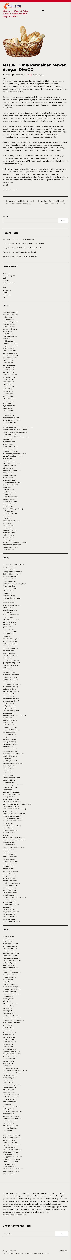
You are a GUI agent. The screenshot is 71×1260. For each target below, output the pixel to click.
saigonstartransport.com (12, 1085)
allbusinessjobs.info (10, 576)
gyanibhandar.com (10, 358)
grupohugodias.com (10, 485)
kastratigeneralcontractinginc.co (15, 430)
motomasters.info (9, 773)
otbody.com (7, 1025)
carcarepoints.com (10, 480)
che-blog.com (8, 607)
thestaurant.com (9, 845)
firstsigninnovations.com (12, 960)
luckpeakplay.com (9, 890)
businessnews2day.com (11, 792)
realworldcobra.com (10, 744)
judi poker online (9, 283)
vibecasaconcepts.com (11, 778)
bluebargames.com (10, 956)
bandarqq (6, 292)
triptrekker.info (8, 768)
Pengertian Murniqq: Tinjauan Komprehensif (19, 252)
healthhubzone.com (10, 336)
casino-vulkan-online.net (12, 1138)
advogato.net (8, 1008)
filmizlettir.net (8, 941)
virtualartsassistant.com (11, 816)
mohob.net (7, 636)
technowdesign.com (10, 451)
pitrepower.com (9, 1140)
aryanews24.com (9, 442)
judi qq (5, 278)
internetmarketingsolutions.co (14, 715)
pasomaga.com (8, 540)
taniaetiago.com (9, 535)
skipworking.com (9, 1032)
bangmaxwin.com (9, 1087)
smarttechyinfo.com (10, 641)
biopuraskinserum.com (11, 1094)
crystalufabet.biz (9, 406)
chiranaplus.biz (8, 1114)
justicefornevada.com (11, 691)
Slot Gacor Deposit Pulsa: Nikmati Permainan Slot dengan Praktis (15, 13)
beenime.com (8, 823)
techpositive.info (9, 706)
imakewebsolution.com (11, 605)
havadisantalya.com (10, 322)
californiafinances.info (11, 1097)
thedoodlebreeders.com (12, 482)
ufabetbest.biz (8, 394)
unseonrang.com (9, 708)
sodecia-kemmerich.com (12, 825)
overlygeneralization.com (12, 684)
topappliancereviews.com (12, 1157)
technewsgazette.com (11, 1051)
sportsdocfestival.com (11, 916)
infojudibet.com (9, 591)
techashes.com (8, 317)
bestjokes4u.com (9, 622)
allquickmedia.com (10, 1049)
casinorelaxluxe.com (10, 861)
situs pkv (29, 1196)
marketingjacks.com (10, 1154)
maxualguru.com (9, 646)
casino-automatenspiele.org (13, 1020)
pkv (4, 288)
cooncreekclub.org (10, 946)
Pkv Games (36, 75)
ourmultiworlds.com (10, 944)
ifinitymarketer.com (10, 878)
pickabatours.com (9, 581)
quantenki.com (8, 782)
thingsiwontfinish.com (11, 921)
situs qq (6, 280)
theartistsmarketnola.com (12, 1111)
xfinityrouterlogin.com (11, 1152)
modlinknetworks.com (11, 883)
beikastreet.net (8, 939)
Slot (42, 75)
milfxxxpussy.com (9, 511)
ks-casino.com (8, 477)
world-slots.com (9, 603)
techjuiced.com (8, 341)
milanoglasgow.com (10, 1121)
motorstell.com (8, 982)
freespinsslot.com (9, 653)
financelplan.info (9, 586)
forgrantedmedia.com (11, 967)
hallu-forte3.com (9, 1123)
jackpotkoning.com (10, 881)
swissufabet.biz (8, 372)
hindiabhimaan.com (10, 1161)
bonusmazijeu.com (10, 852)
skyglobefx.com (9, 758)
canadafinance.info (10, 1099)
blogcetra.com (8, 713)
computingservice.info (11, 701)
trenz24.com (7, 1030)
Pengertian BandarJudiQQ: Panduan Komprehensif (22, 248)
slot (16, 190)
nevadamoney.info (10, 1102)
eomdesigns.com (9, 766)
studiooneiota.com (10, 739)
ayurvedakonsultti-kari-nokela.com (16, 437)
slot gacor (61, 1209)
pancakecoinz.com (10, 610)
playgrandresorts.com (11, 912)
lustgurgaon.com (9, 624)
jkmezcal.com (8, 835)
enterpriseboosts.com (11, 1015)
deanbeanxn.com (9, 595)
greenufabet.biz (9, 377)
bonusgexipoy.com (10, 859)
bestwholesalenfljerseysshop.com (15, 432)
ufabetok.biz (7, 408)
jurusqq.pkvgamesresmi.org (14, 1215)
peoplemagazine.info (10, 315)
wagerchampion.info (10, 751)
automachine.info (9, 746)
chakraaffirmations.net (11, 619)
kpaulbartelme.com (10, 811)
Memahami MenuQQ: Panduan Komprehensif (20, 256)
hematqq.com (34, 1207)
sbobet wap (56, 1204)
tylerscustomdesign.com (12, 972)
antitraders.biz (8, 439)
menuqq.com (8, 1193)
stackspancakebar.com (11, 1116)
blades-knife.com (9, 734)
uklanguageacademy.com (12, 572)
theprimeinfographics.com (13, 818)
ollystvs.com (7, 718)
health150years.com (10, 984)
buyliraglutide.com (10, 353)
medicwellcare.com (10, 787)
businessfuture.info (10, 588)
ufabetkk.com (8, 1046)
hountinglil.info (8, 617)
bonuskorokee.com (10, 857)
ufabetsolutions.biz (10, 386)
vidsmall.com (8, 790)
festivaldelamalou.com (11, 958)
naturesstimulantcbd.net (12, 545)
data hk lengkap (9, 276)
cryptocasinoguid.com (11, 425)
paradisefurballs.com (10, 655)
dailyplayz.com (8, 869)
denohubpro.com (9, 732)
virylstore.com (8, 979)
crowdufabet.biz (9, 413)
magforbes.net (8, 996)
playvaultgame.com (10, 909)
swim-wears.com (9, 965)
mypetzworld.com (9, 466)
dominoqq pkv (29, 1193)
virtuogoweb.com (9, 348)
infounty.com (8, 468)
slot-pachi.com (8, 651)
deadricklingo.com (10, 756)
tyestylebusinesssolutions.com (14, 840)
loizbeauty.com (8, 1035)
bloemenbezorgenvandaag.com (15, 1070)
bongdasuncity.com (10, 648)
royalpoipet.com (9, 842)
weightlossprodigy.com (11, 639)
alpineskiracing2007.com (12, 1135)
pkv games (11, 190)
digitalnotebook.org (10, 643)
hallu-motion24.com (10, 1126)
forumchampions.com (11, 953)
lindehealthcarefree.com (12, 574)
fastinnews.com (9, 873)
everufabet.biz (8, 410)
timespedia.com (9, 1039)
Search (5, 216)
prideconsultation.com (11, 615)
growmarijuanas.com (10, 679)
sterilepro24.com (9, 797)
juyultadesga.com (9, 461)
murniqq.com (21, 1207)
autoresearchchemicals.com (13, 1169)
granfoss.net (7, 1130)
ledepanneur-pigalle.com (12, 1106)
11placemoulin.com (10, 631)
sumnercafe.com (9, 504)
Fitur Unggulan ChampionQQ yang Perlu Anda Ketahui (23, 243)
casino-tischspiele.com (11, 1023)
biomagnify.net (8, 549)
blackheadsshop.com (11, 806)
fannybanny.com (9, 876)
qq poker (31, 1209)
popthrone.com (9, 600)
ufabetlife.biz (7, 384)
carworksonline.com (10, 975)
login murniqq (61, 1207)
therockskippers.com (11, 1128)
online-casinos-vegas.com (12, 1150)
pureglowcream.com (10, 1068)
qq (4, 285)
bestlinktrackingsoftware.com (14, 847)
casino (5, 190)
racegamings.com (9, 902)
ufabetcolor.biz (8, 379)
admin (8, 75)
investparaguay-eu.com (11, 470)
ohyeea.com (7, 523)
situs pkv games (17, 1196)
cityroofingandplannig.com (13, 456)
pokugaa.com (8, 907)
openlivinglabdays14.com (12, 434)
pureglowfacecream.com (12, 1054)
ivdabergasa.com (9, 458)
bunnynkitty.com (9, 1078)
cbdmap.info (7, 593)
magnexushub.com (10, 346)
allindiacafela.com (9, 1133)
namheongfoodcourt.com (12, 1118)
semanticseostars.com (11, 675)
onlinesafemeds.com (10, 355)
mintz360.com (8, 634)
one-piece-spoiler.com (11, 737)
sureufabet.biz (8, 396)
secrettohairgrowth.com (12, 1073)
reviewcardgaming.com (11, 801)
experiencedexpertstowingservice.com (17, 804)
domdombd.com (9, 866)
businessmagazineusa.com (13, 785)
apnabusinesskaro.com (11, 1171)
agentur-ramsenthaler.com (13, 763)
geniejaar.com (8, 627)
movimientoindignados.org (13, 509)
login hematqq (9, 1209)
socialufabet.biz (8, 389)
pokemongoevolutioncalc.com (14, 897)
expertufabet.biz (9, 365)
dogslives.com (8, 722)
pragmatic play (25, 1199)
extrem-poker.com (10, 475)
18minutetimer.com (10, 672)
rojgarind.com (8, 667)
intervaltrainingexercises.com (14, 837)
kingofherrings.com (10, 1056)
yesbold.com (7, 334)
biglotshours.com (9, 350)
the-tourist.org (8, 1006)
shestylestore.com (9, 919)
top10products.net (10, 579)
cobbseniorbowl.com (10, 449)
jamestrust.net (8, 1027)
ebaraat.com (7, 339)
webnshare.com (9, 682)
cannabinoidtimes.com (11, 660)
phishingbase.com (10, 900)
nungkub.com (8, 528)
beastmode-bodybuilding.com (14, 584)
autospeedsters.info (10, 749)
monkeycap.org (9, 999)
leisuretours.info (9, 694)
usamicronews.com (10, 893)
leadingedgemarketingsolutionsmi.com (17, 427)
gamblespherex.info (10, 761)
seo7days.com (8, 1066)
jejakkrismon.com (9, 1042)
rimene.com (7, 1104)
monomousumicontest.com (13, 754)
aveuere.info (7, 658)
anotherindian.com (10, 530)
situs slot (6, 273)
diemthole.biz (8, 1044)
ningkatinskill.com (9, 492)
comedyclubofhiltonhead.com (14, 813)
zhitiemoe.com (8, 525)
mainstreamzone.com (11, 677)
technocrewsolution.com (12, 989)
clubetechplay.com (10, 864)
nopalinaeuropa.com (10, 547)
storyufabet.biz (8, 401)
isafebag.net (7, 1011)
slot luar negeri (40, 1196)
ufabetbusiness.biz (10, 374)
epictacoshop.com (10, 1092)
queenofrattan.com (10, 727)
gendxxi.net (7, 770)
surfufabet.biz (8, 391)
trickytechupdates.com (11, 1159)
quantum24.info (9, 780)
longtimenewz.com (10, 885)
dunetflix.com (8, 506)
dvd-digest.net (8, 1109)
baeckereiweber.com (10, 312)
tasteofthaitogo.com (10, 1075)
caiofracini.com (8, 703)
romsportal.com (9, 914)
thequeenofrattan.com (11, 730)
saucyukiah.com (9, 936)
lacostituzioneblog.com (11, 521)
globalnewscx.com (10, 720)
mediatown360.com (10, 1142)
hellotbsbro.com (9, 696)
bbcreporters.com (9, 422)
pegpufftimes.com (10, 948)
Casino (29, 75)
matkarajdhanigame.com (12, 598)
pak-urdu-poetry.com (11, 711)
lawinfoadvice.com (10, 499)
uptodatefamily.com (10, 513)
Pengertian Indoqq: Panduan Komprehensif (19, 239)
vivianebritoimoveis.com (12, 994)
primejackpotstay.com (11, 905)
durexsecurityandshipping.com (14, 454)
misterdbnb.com (9, 833)
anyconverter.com (9, 1037)
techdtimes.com (9, 324)
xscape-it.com (8, 444)
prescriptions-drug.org (11, 987)
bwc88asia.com (8, 473)
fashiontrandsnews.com (12, 420)
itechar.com (7, 331)
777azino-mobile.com (10, 446)
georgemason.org (9, 567)
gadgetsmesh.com (10, 689)
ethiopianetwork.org (10, 687)
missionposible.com (10, 1147)
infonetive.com (8, 1090)
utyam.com (7, 518)
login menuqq (48, 1207)
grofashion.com (8, 895)
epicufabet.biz (8, 403)
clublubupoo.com (9, 849)
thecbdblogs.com (9, 1166)
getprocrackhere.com (11, 871)
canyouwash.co (8, 319)
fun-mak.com (8, 828)
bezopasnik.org (8, 1080)
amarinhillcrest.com (10, 1003)
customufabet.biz (9, 398)
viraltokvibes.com (9, 991)
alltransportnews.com (11, 418)
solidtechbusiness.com (11, 799)
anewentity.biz (8, 1061)
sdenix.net (7, 1001)
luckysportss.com (9, 888)
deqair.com (7, 487)
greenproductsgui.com (11, 663)
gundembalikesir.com (11, 329)
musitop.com (8, 516)
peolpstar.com (8, 970)
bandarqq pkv (9, 1207)
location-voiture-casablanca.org (14, 809)
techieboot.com (9, 327)
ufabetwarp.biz (8, 360)
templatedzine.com (10, 497)
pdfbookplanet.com (10, 725)
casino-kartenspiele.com (12, 1018)
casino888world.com (10, 830)
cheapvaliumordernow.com (13, 821)
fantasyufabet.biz (9, 367)
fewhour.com (8, 670)
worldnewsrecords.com (11, 794)
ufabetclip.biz (8, 362)
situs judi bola (54, 1196)
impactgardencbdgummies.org (14, 542)
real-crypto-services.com (12, 463)
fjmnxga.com (8, 1082)
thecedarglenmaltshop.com (13, 564)
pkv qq (18, 1193)
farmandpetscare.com (11, 699)
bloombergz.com (9, 1013)
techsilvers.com (8, 489)
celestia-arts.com (9, 951)
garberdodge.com (9, 963)
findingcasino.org (9, 742)
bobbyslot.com (8, 629)
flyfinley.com (7, 612)
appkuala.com (8, 1063)
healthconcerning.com (11, 665)
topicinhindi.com (9, 569)
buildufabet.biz (8, 415)
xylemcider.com (9, 533)
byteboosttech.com (10, 343)
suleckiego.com (9, 1173)
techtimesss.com (9, 977)
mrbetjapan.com (9, 1058)
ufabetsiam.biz (8, 370)
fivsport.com (7, 494)
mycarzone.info (8, 775)
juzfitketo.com (8, 537)
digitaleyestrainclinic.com (12, 1145)
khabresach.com (9, 1164)
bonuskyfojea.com (9, 854)
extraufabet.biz (8, 382)
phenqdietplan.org (10, 501)
